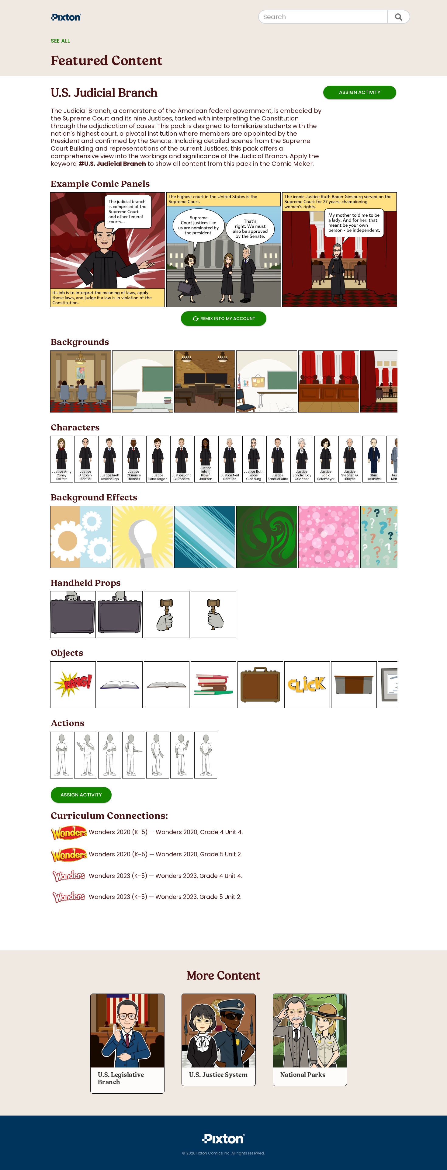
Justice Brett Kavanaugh (110, 477)
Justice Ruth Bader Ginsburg (254, 475)
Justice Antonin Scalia (85, 475)
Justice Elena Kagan (158, 477)
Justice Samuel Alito (278, 477)
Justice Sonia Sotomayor (325, 475)
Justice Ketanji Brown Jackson (205, 473)
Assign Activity (359, 92)
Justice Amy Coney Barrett (61, 475)
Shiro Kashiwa (374, 477)
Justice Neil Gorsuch (230, 477)
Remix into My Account (223, 318)
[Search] (399, 17)
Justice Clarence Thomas (134, 475)
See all (60, 40)
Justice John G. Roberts (182, 477)
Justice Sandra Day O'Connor (302, 475)
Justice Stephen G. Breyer (350, 475)
